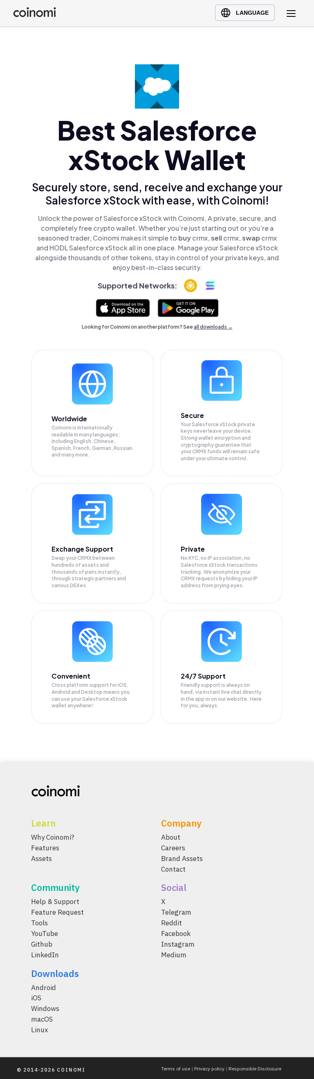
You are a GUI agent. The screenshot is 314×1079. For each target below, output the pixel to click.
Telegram (176, 912)
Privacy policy (209, 1068)
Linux (39, 1029)
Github (41, 943)
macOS (42, 1019)
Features (45, 847)
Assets (41, 858)
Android (43, 987)
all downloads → (213, 327)
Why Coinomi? (52, 837)
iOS (36, 997)
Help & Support (55, 901)
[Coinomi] (34, 15)
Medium (173, 954)
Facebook (176, 933)
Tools (39, 922)
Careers (173, 847)
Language (252, 12)
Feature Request (57, 912)
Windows (45, 1008)
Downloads (55, 973)
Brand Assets (182, 858)
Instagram (178, 943)
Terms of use (175, 1068)
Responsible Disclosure (255, 1068)
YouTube (44, 933)
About (170, 837)
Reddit (171, 922)
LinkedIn (45, 954)
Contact (173, 868)
